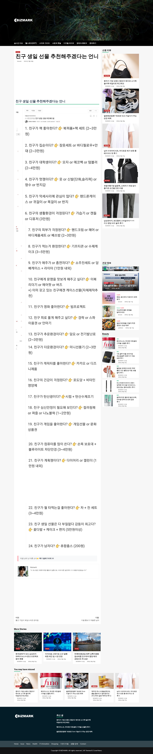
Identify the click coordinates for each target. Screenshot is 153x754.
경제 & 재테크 (82, 43)
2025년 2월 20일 (128, 314)
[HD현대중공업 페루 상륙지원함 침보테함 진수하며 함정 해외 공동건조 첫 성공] (87, 642)
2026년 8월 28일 (120, 86)
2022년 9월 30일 (28, 61)
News (28, 744)
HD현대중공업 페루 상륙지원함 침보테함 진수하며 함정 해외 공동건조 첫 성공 (86, 656)
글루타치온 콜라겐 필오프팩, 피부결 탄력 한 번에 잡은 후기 (127, 399)
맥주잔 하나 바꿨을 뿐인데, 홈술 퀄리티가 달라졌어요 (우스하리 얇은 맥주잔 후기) (101, 693)
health (106, 283)
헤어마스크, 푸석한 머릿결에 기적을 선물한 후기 (73, 727)
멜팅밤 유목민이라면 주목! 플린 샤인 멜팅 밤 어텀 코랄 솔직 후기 (126, 370)
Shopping (54, 744)
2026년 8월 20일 (61, 659)
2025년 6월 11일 (128, 301)
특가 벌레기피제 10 (46, 558)
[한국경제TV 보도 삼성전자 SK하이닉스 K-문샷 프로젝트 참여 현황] (28, 642)
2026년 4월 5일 (115, 288)
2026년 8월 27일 (120, 156)
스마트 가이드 (44, 43)
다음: (90, 619)
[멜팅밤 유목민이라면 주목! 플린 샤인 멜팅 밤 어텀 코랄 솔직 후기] (108, 371)
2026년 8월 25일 (122, 391)
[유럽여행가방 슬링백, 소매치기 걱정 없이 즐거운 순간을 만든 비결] (120, 171)
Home (16, 744)
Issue (17, 52)
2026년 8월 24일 (120, 226)
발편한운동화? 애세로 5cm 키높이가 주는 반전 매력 (74, 731)
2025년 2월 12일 (129, 328)
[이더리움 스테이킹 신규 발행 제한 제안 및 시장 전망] (57, 642)
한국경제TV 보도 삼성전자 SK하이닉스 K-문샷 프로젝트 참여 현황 (27, 656)
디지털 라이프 (69, 43)
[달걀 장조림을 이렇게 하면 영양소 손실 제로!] (108, 324)
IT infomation (44, 744)
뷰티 (118, 339)
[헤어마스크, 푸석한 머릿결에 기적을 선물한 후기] (108, 343)
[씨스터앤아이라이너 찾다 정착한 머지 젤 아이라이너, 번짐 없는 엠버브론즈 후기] (108, 386)
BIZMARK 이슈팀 (21, 661)
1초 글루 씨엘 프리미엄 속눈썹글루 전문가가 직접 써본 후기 (126, 356)
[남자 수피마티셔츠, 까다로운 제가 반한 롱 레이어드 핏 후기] (120, 136)
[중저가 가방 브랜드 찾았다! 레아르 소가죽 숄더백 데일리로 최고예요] (120, 66)
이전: (27, 619)
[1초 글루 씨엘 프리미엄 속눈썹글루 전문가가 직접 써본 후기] (108, 357)
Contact (83, 744)
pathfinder (120, 328)
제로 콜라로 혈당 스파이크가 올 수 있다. (120, 286)
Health (34, 744)
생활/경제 (74, 744)
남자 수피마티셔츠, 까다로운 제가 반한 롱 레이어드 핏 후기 (127, 693)
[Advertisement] (97, 20)
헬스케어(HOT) (31, 43)
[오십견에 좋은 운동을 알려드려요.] (108, 311)
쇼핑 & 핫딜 (56, 43)
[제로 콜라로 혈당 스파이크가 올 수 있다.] (120, 278)
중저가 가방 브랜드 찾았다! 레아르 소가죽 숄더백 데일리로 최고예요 (25, 693)
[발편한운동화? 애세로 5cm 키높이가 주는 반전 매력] (120, 101)
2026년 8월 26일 (120, 191)
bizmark (19, 61)
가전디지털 (64, 744)
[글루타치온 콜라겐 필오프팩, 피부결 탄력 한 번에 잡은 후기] (108, 400)
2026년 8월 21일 (32, 661)
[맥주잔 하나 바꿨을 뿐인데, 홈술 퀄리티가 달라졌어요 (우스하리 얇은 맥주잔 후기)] (102, 681)
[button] (137, 43)
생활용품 (94, 686)
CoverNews (97, 750)
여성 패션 (106, 75)
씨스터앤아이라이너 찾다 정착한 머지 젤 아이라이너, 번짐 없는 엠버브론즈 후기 (126, 385)
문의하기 (93, 43)
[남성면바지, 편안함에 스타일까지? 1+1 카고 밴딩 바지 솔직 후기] (120, 205)
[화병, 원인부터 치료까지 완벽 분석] (108, 298)
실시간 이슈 (18, 43)
